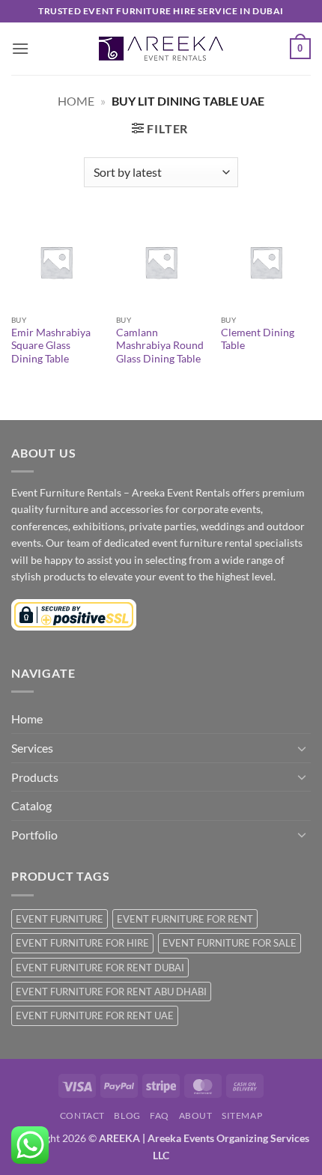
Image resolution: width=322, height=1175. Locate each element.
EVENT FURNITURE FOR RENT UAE (95, 1015)
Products (34, 777)
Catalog (31, 805)
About (196, 1115)
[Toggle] (302, 748)
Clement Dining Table (257, 339)
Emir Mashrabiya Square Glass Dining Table (51, 346)
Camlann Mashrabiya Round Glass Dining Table (160, 346)
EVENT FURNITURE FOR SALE (229, 943)
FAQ (159, 1115)
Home (76, 101)
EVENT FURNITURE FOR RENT (185, 919)
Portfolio (34, 835)
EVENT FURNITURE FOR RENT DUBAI (100, 968)
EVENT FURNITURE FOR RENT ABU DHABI (111, 992)
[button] (20, 48)
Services (32, 748)
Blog (127, 1115)
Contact (82, 1115)
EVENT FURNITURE (59, 919)
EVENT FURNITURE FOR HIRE (82, 943)
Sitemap (242, 1115)
